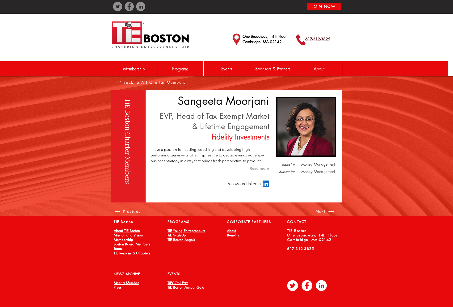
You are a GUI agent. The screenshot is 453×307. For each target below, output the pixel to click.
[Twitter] (117, 6)
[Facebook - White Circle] (307, 285)
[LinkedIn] (140, 6)
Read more (259, 168)
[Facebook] (129, 6)
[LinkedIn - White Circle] (321, 285)
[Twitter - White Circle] (292, 285)
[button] (180, 68)
